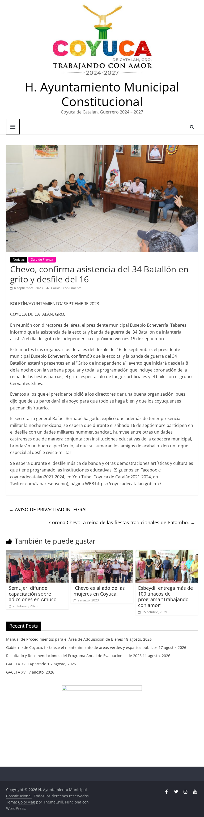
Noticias (19, 259)
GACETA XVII (17, 672)
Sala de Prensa (42, 259)
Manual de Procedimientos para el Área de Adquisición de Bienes (64, 639)
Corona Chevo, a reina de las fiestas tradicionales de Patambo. (122, 522)
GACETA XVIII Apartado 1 (27, 663)
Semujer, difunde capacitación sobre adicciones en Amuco (33, 593)
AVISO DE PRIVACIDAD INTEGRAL (48, 509)
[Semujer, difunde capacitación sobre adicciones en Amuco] (37, 553)
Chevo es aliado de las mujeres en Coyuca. (99, 591)
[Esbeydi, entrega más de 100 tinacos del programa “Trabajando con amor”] (166, 553)
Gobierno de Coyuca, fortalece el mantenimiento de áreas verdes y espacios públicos (82, 647)
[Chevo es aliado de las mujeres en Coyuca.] (102, 553)
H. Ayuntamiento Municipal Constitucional (102, 94)
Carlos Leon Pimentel (66, 288)
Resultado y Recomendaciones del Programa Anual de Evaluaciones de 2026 (74, 655)
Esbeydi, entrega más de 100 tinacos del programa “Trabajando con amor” (165, 596)
